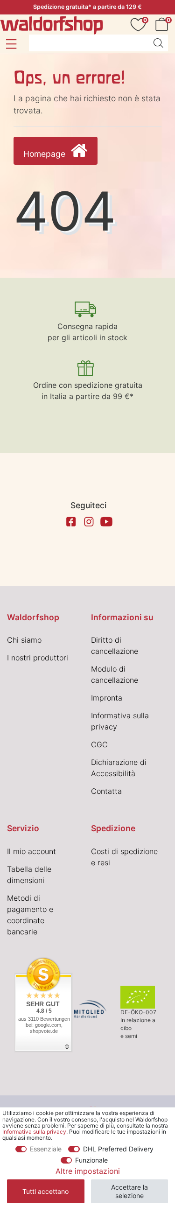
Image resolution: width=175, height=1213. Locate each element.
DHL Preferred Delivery (118, 1149)
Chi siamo (24, 640)
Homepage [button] (45, 154)
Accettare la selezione (129, 1191)
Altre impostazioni (88, 1171)
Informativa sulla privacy (34, 1131)
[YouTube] (106, 522)
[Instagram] (89, 522)
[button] (11, 44)
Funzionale (91, 1160)
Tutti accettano (45, 1191)
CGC (99, 744)
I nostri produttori (37, 657)
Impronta (106, 697)
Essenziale (46, 1149)
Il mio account (31, 851)
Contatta (106, 791)
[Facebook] (71, 522)
